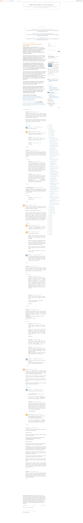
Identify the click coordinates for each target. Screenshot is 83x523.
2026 (50, 125)
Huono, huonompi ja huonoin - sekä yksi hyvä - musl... (54, 159)
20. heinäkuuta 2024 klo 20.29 (34, 427)
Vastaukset (28, 125)
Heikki (29, 225)
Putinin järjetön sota (43, 37)
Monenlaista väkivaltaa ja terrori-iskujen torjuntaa (31, 96)
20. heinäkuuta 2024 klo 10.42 (32, 205)
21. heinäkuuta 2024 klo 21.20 (36, 197)
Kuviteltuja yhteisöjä (51, 100)
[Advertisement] (41, 18)
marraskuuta (52, 131)
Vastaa (27, 122)
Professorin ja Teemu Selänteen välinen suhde (54, 192)
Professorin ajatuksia (41, 5)
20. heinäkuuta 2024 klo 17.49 (35, 231)
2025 (50, 127)
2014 (50, 228)
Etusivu (34, 505)
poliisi (27, 104)
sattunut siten (39, 47)
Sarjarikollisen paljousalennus (54, 196)
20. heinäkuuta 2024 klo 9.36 (33, 150)
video (26, 105)
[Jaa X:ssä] (39, 102)
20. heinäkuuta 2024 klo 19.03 (38, 389)
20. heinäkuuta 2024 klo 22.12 (36, 401)
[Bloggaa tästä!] (38, 102)
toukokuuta (52, 207)
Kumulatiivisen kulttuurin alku (54, 202)
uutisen (40, 57)
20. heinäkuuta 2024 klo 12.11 (36, 276)
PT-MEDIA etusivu (52, 95)
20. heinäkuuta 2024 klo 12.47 (36, 323)
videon (38, 65)
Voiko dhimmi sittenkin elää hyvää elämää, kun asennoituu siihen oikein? (54, 97)
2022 (50, 216)
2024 (50, 128)
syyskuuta (51, 134)
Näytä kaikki (58, 107)
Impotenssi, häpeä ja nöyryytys (54, 166)
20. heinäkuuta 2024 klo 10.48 (34, 266)
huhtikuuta (51, 209)
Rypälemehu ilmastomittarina (54, 150)
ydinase (28, 105)
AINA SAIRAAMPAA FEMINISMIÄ (52, 104)
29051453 (30, 131)
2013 (50, 230)
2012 (50, 231)
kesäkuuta (51, 206)
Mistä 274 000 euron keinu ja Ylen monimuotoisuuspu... (54, 146)
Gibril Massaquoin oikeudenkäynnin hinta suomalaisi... (54, 164)
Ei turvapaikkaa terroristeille (54, 138)
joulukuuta (51, 129)
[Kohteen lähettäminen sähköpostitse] (37, 102)
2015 (50, 227)
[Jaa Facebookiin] (41, 102)
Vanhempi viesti (43, 505)
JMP (29, 231)
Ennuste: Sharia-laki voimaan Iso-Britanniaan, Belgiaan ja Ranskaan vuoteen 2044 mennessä (33, 98)
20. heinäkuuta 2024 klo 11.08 (34, 309)
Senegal (30, 104)
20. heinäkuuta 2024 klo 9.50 (38, 187)
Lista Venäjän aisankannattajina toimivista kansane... (54, 176)
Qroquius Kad (30, 414)
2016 (50, 225)
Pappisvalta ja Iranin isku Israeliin (29, 100)
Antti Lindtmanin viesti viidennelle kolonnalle (53, 171)
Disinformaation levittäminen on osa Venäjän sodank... (54, 184)
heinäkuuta (51, 137)
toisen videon (25, 68)
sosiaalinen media (42, 104)
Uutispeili (50, 86)
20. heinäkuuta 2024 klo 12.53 (36, 295)
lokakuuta (51, 132)
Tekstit (50, 44)
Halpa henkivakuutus (53, 141)
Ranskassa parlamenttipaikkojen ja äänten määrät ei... (54, 189)
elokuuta (51, 135)
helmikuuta (51, 212)
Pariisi (24, 104)
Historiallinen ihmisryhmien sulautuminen (54, 169)
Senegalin (37, 48)
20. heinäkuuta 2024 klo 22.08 (34, 471)
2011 (50, 232)
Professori (30, 127)
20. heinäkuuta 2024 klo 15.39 (35, 225)
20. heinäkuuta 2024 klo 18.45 (38, 254)
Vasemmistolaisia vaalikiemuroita (55, 153)
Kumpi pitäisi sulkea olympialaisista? (53, 149)
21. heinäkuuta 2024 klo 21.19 (36, 174)
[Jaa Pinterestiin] (42, 102)
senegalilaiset (35, 104)
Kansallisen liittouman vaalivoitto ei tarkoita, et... (55, 201)
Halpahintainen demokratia (54, 152)
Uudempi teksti (25, 505)
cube (26, 205)
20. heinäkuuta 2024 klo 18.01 (32, 369)
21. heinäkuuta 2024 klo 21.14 (36, 142)
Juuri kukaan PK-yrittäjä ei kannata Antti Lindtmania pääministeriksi (42, 33)
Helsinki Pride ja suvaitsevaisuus (55, 204)
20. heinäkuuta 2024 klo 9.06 (36, 131)
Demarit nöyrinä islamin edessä (53, 93)
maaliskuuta (52, 210)
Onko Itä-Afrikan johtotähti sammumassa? (54, 181)
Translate (55, 58)
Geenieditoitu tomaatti (53, 161)
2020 (50, 219)
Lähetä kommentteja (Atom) (29, 507)
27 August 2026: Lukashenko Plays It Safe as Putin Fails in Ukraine (53, 80)
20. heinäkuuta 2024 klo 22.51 (38, 414)
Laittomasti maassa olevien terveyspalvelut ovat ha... (54, 143)
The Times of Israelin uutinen (28, 74)
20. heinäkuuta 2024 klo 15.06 (36, 347)
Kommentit (51, 46)
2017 (50, 224)
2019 (50, 221)
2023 (50, 215)
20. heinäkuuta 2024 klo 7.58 (37, 127)
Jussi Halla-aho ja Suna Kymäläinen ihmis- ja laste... (54, 187)
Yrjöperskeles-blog (52, 103)
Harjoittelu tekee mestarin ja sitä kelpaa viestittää (54, 155)
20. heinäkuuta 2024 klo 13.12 (36, 339)
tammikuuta (52, 213)
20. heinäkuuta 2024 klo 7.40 (33, 111)
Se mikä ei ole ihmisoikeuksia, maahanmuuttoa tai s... (54, 198)
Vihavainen (51, 99)
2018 (50, 222)
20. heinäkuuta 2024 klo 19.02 (38, 358)
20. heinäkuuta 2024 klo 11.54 (36, 161)
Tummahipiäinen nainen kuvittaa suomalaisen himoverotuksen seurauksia (42, 29)
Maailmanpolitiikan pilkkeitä (54, 139)
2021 (50, 218)
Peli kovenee (51, 157)
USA (23, 105)
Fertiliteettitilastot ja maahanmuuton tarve (53, 179)
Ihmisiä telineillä (51, 92)
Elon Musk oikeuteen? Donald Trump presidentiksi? (54, 174)
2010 (50, 234)
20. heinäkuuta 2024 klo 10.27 (36, 137)
